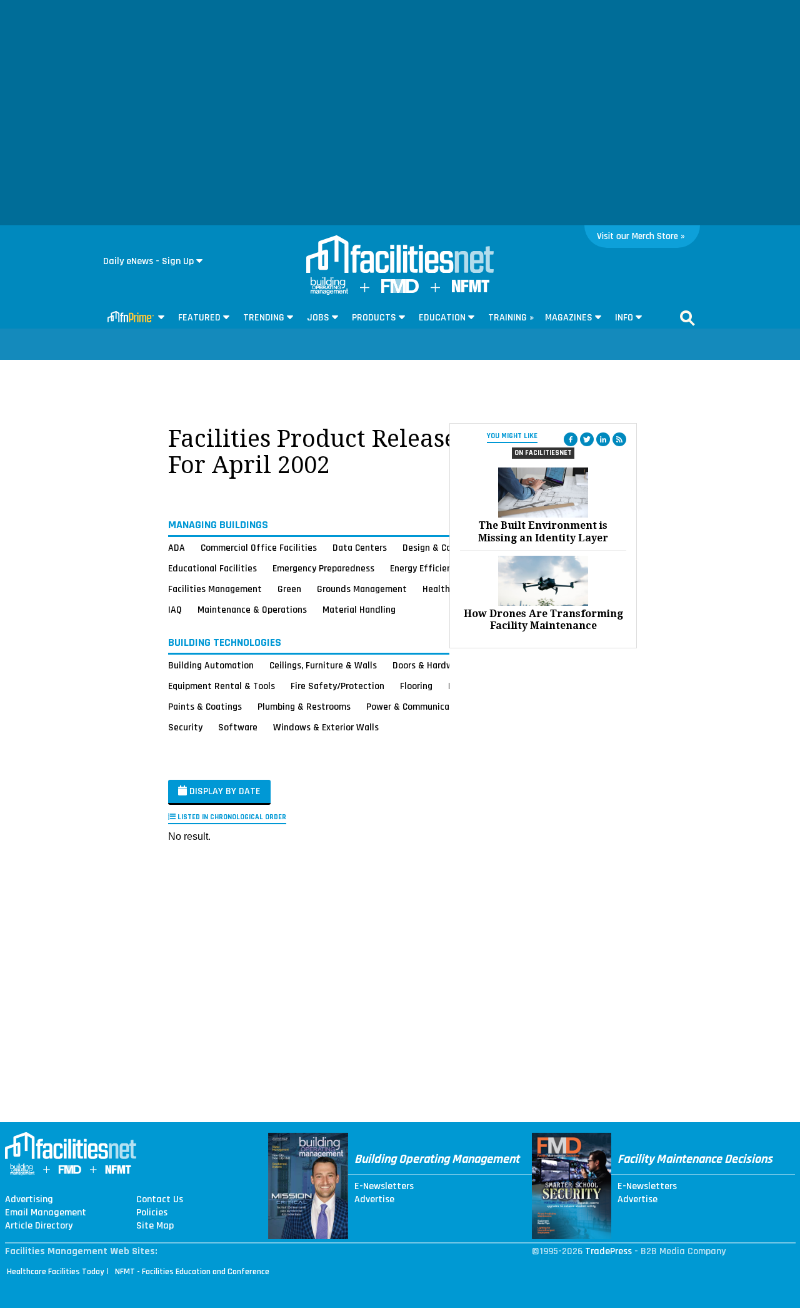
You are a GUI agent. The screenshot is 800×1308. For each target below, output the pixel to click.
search (687, 318)
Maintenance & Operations (252, 609)
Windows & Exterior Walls (326, 727)
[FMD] (400, 290)
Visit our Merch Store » (641, 236)
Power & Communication (416, 706)
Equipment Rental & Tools (221, 686)
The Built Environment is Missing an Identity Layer (543, 531)
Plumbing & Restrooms (304, 706)
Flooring (416, 686)
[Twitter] (587, 439)
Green (289, 589)
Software (238, 727)
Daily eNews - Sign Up (148, 261)
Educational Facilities (212, 568)
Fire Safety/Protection (337, 686)
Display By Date (224, 791)
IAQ (175, 609)
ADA (176, 547)
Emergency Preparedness (323, 568)
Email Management (45, 1213)
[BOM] (329, 292)
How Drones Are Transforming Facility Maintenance (543, 619)
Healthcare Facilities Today (55, 1271)
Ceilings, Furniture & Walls (323, 665)
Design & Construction (448, 547)
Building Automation (211, 665)
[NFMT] (470, 289)
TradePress (608, 1251)
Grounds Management (362, 589)
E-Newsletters (384, 1187)
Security (185, 727)
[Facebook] (571, 439)
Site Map (155, 1226)
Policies (152, 1213)
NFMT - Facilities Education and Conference (192, 1271)
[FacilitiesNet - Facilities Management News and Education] (400, 255)
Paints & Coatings (205, 706)
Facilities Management (215, 589)
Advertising (29, 1200)
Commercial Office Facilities (259, 547)
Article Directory (38, 1226)
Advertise (374, 1200)
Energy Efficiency (425, 568)
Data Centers (359, 547)
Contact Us (159, 1200)
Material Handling (359, 609)
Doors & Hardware (429, 665)
